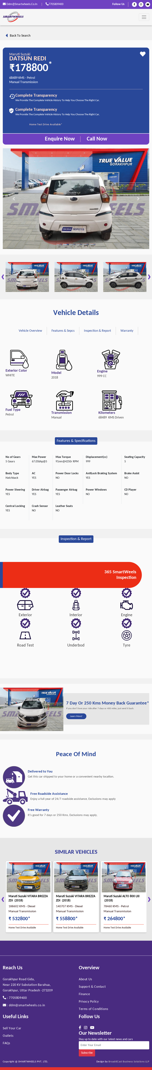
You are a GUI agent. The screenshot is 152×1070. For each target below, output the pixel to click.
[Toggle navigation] (144, 17)
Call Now (97, 139)
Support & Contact (92, 987)
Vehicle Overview (30, 331)
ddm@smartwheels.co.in (22, 4)
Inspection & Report (97, 331)
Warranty (126, 331)
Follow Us (118, 4)
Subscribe (87, 1052)
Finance (84, 994)
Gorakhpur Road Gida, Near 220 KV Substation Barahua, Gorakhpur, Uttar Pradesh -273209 (28, 985)
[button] (14, 198)
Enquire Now (60, 139)
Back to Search (19, 36)
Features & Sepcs (63, 331)
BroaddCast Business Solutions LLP (128, 1061)
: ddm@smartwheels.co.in (25, 1005)
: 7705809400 (16, 998)
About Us (85, 979)
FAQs (6, 1043)
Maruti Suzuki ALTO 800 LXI (122, 896)
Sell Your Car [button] (12, 1028)
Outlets (8, 1036)
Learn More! (76, 716)
